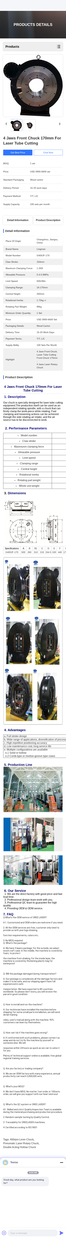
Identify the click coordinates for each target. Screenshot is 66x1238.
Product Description (48, 220)
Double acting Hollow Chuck (19, 1147)
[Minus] (61, 1162)
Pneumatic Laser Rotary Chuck (21, 1143)
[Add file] (4, 1232)
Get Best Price (18, 152)
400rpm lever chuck (22, 1139)
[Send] (61, 1232)
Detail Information (18, 220)
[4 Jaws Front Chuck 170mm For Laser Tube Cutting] (33, 86)
